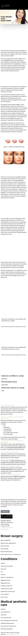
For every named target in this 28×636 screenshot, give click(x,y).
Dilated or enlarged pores (7, 577)
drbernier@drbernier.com (7, 527)
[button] (14, 405)
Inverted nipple (5, 548)
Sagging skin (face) (5, 583)
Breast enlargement (5, 540)
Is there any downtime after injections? (11, 474)
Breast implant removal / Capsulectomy (11, 554)
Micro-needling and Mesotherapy (9, 620)
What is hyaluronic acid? (7, 405)
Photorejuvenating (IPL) (7, 628)
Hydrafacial (4, 614)
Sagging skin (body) (5, 580)
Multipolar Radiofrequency (7, 623)
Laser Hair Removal (5, 612)
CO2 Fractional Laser (6, 617)
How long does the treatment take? (10, 452)
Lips (2, 571)
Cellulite (3, 563)
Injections (3, 609)
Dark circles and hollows (7, 566)
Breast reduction (5, 546)
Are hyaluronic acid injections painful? (10, 466)
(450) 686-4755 (4, 529)
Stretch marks (4, 597)
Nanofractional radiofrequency (8, 626)
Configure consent (14, 634)
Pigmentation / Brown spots (8, 591)
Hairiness (3, 574)
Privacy (7, 634)
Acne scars (3, 569)
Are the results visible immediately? (10, 459)
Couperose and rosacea (6, 588)
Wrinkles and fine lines (6, 585)
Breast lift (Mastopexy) (6, 551)
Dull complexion (5, 594)
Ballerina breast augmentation (8, 543)
